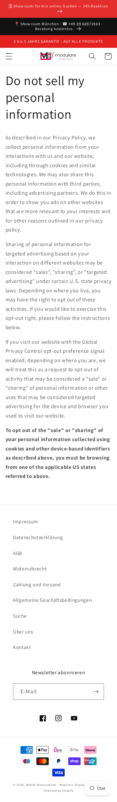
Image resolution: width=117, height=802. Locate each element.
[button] (9, 56)
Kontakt (22, 647)
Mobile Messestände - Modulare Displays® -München (65, 785)
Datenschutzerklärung (38, 537)
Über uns (23, 631)
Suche (20, 615)
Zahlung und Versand (37, 584)
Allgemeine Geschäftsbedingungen (52, 600)
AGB (17, 553)
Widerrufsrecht (29, 568)
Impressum (25, 521)
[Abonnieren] (96, 691)
